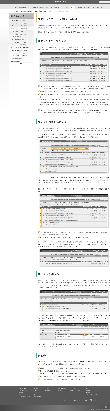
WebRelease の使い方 (26, 11)
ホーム (15, 7)
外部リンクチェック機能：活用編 (19, 28)
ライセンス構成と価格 (24, 396)
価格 (51, 7)
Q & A (60, 7)
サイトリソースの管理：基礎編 (18, 42)
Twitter (94, 400)
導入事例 (36, 388)
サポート (93, 7)
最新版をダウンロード (76, 390)
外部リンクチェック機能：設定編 (19, 26)
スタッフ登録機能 (15, 61)
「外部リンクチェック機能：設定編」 (53, 25)
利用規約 (88, 392)
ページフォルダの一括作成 (17, 39)
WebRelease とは (24, 7)
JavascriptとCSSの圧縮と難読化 (19, 50)
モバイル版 (68, 400)
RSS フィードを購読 (81, 400)
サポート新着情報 (62, 388)
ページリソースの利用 (16, 64)
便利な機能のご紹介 (40, 11)
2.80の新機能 (34, 7)
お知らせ (99, 7)
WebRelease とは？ (23, 388)
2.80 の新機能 (37, 396)
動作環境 (41, 7)
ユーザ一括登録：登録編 (17, 31)
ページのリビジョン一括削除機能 (19, 23)
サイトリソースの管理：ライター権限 (20, 47)
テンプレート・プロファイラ (18, 53)
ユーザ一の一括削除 (16, 36)
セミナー (86, 7)
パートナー (79, 7)
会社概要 (88, 390)
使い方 (73, 7)
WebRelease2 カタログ (24, 390)
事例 (55, 7)
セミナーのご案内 (49, 390)
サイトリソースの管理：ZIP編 (18, 45)
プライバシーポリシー (91, 394)
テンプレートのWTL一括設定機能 (19, 55)
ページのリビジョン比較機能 (18, 20)
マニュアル (66, 7)
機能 (47, 7)
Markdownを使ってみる (16, 58)
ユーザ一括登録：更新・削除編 (18, 34)
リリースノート (74, 388)
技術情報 (60, 390)
